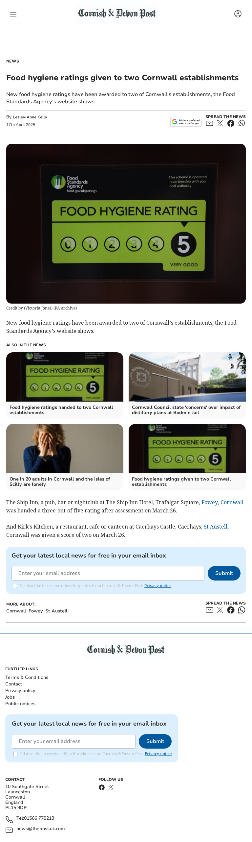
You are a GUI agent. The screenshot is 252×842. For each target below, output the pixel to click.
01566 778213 (39, 818)
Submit (224, 573)
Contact (13, 684)
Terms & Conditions (26, 677)
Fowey (209, 502)
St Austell (215, 526)
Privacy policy (20, 690)
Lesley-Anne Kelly (30, 117)
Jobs (10, 697)
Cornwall (231, 502)
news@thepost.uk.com (40, 829)
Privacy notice (157, 585)
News (12, 61)
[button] (13, 14)
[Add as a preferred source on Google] (185, 122)
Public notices (20, 704)
